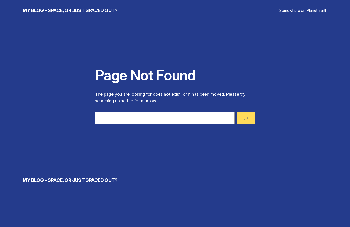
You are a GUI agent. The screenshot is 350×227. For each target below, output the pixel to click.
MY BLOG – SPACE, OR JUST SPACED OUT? (70, 10)
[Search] (246, 118)
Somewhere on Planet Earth (303, 10)
